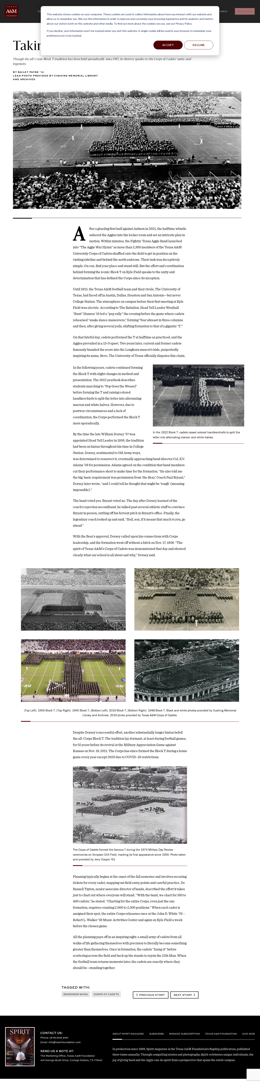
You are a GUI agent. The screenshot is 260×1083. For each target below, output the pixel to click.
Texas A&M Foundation (221, 1033)
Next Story (183, 995)
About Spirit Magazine (128, 1033)
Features (32, 11)
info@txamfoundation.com (65, 1042)
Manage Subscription (184, 1033)
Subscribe (156, 1033)
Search (221, 11)
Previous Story (152, 995)
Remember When (75, 994)
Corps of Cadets (106, 994)
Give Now (245, 11)
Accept (168, 45)
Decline (199, 45)
